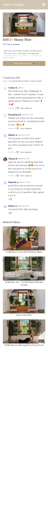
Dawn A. (12, 205)
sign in (6, 81)
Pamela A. (13, 182)
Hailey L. (13, 134)
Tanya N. (13, 158)
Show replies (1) (26, 108)
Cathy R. (12, 87)
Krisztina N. (15, 114)
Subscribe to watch (23, 63)
